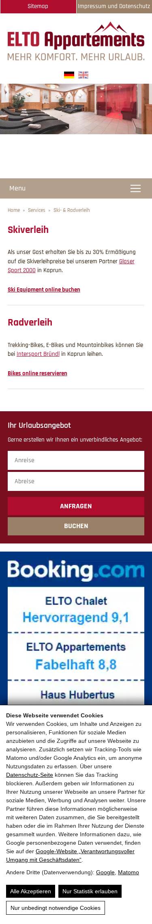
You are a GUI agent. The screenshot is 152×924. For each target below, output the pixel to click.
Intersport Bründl (38, 354)
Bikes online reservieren (37, 373)
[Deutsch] (69, 76)
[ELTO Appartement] (76, 58)
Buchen (76, 526)
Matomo (128, 872)
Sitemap (38, 6)
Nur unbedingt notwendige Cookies (56, 908)
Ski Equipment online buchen (44, 290)
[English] (83, 76)
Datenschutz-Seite (29, 775)
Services (36, 210)
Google (105, 872)
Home (14, 210)
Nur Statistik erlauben (90, 891)
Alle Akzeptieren (30, 891)
